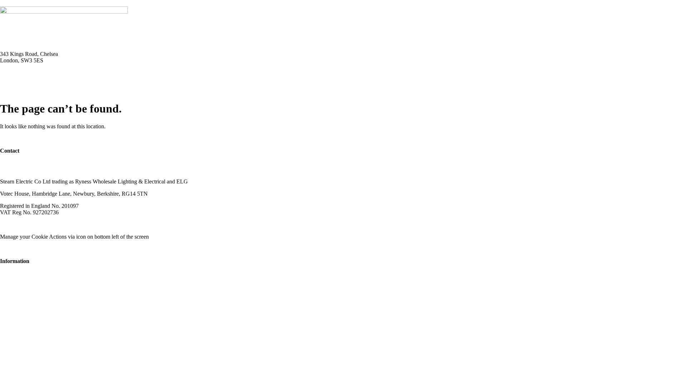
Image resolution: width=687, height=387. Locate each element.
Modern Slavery (18, 224)
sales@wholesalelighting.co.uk (35, 169)
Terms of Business (63, 224)
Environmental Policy (113, 224)
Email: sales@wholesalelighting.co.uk (43, 79)
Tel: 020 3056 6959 (22, 73)
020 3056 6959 (17, 163)
